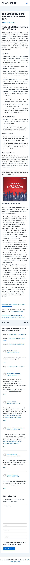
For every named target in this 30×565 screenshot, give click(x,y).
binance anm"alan (11, 401)
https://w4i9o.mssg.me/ (13, 373)
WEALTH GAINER (9, 3)
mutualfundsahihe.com (17, 311)
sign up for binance (12, 454)
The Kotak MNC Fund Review (16, 366)
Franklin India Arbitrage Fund (16, 344)
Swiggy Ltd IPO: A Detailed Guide (17, 334)
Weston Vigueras (11, 350)
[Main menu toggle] (26, 3)
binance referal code (12, 475)
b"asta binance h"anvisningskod (15, 428)
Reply (4, 362)
